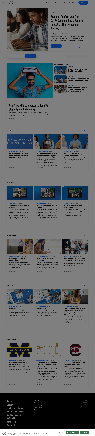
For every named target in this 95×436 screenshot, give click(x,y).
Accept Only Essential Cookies (72, 432)
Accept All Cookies (84, 432)
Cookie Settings (61, 432)
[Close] (93, 432)
